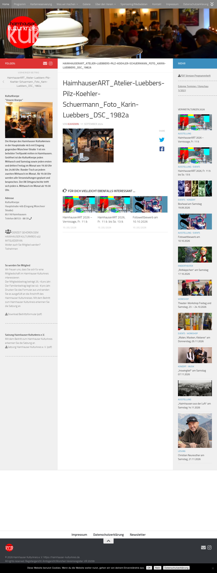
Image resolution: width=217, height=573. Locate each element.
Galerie (87, 4)
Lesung (181, 451)
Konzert (191, 200)
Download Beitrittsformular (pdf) (25, 314)
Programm (20, 4)
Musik (191, 366)
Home (5, 4)
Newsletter (138, 535)
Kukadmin (73, 124)
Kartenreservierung (41, 4)
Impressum (172, 4)
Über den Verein (104, 4)
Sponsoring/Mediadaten (134, 4)
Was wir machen (66, 4)
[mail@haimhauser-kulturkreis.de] (45, 63)
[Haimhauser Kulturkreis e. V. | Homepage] (22, 33)
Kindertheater (185, 266)
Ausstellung (184, 133)
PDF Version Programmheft (196, 75)
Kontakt (156, 4)
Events (196, 167)
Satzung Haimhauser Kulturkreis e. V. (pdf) (30, 347)
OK (149, 567)
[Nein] (212, 568)
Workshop (183, 299)
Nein (157, 567)
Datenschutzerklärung (195, 4)
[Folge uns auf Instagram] (50, 63)
